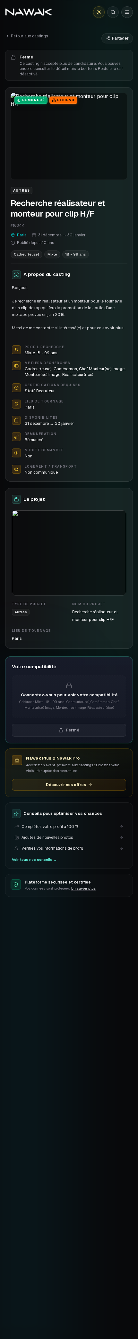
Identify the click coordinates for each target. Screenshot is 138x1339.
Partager (120, 38)
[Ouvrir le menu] (127, 12)
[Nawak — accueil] (28, 12)
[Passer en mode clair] (99, 12)
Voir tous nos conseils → (34, 859)
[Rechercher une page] (113, 12)
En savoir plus (83, 888)
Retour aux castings (29, 36)
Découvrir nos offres (66, 784)
